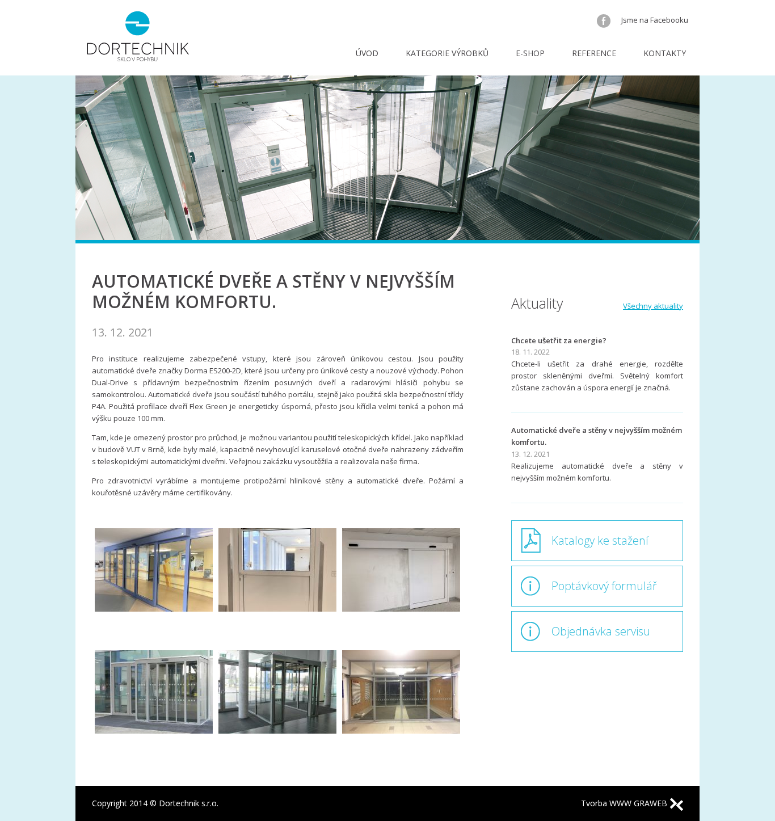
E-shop (530, 53)
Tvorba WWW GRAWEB (625, 803)
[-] (154, 586)
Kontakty (664, 53)
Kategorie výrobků (447, 53)
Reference (594, 53)
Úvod (367, 53)
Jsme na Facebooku (654, 20)
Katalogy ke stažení (599, 540)
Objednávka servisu (600, 631)
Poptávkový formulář (604, 585)
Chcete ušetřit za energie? (558, 340)
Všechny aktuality (653, 306)
